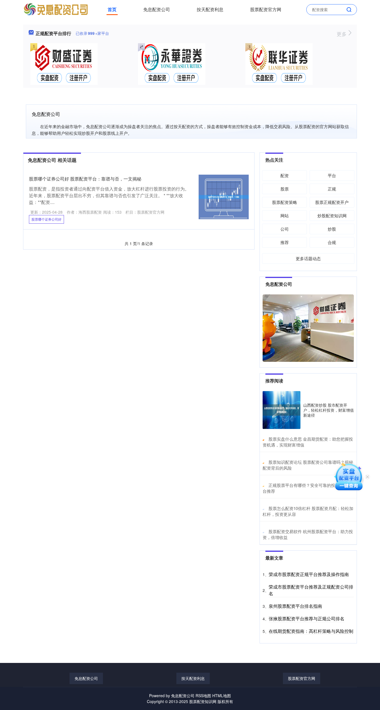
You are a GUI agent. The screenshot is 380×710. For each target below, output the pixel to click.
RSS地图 (203, 695)
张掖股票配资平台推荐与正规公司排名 (306, 618)
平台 (332, 175)
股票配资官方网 (265, 9)
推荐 (284, 242)
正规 (332, 189)
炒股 (332, 229)
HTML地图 (221, 695)
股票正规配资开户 (332, 202)
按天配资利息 (210, 9)
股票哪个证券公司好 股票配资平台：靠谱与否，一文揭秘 (85, 178)
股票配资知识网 (202, 701)
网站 (284, 215)
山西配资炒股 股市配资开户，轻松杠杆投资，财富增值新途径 (328, 410)
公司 (284, 229)
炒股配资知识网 (332, 215)
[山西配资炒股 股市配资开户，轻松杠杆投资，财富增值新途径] (281, 410)
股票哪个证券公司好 (46, 219)
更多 (342, 33)
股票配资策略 (284, 202)
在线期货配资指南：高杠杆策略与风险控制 (311, 631)
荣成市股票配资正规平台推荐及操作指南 (309, 574)
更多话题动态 (308, 258)
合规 (332, 242)
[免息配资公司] (55, 9)
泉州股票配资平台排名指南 (295, 606)
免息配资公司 (156, 9)
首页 (112, 9)
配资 (284, 175)
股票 (284, 189)
